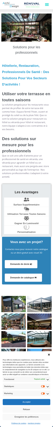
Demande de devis (19, 264)
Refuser (26, 409)
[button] (49, 354)
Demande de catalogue (22, 277)
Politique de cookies (18, 423)
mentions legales (34, 423)
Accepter (27, 402)
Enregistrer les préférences (27, 417)
